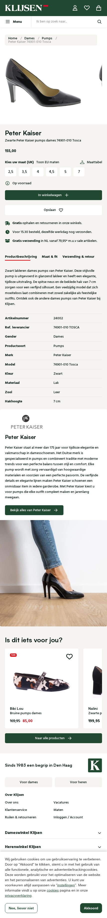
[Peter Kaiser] (53, 421)
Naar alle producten (50, 738)
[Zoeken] (100, 21)
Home (13, 38)
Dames (29, 38)
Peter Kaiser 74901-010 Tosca (29, 41)
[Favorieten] (86, 8)
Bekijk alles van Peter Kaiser (30, 510)
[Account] (75, 8)
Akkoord (91, 908)
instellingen (66, 885)
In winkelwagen (50, 195)
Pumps (47, 38)
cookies (53, 890)
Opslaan (50, 209)
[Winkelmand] (98, 8)
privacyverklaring (18, 895)
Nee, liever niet (21, 908)
